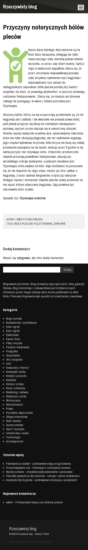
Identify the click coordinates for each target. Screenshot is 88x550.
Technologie (13, 437)
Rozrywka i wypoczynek (19, 413)
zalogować (23, 258)
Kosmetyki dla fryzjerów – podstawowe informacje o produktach (41, 480)
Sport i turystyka (15, 429)
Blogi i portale (14, 318)
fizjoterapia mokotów (32, 198)
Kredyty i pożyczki (16, 376)
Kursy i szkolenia (15, 388)
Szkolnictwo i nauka (17, 433)
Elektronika (12, 335)
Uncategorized (14, 441)
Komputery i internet (17, 368)
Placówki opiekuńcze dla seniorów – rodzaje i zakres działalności (43, 476)
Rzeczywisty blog (20, 6)
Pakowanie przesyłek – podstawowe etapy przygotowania (38, 463)
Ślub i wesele (13, 421)
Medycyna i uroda (29, 219)
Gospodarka (13, 355)
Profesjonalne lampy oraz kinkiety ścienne (39, 502)
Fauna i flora (13, 339)
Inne (8, 363)
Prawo (9, 408)
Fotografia (12, 351)
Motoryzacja (13, 400)
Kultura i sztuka (15, 384)
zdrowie (59, 223)
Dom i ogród (13, 327)
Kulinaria (11, 380)
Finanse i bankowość (17, 347)
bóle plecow (24, 223)
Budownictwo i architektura (21, 323)
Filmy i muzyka (14, 343)
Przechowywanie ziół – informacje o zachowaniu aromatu (38, 468)
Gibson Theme (42, 534)
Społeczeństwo (14, 425)
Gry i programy (14, 359)
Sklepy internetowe (17, 417)
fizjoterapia (43, 223)
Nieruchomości (14, 404)
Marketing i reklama (17, 392)
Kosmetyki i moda (15, 372)
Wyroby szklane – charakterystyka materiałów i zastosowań (39, 472)
